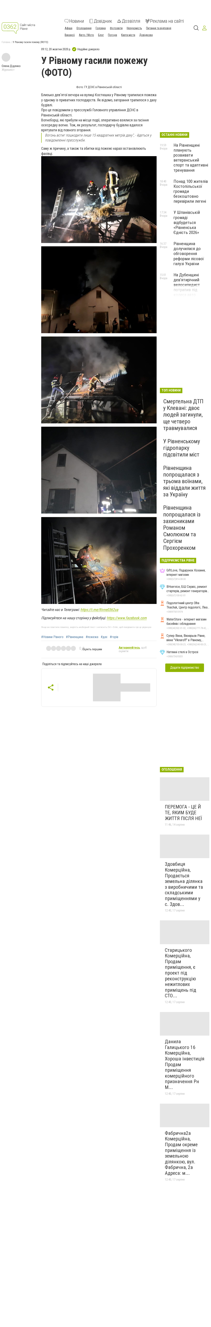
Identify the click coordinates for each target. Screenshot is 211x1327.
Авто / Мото (86, 35)
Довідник (103, 21)
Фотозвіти (116, 28)
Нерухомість (134, 28)
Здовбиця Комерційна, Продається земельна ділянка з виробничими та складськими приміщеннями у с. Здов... (184, 884)
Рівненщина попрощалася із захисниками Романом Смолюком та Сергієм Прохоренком (181, 527)
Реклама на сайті (167, 21)
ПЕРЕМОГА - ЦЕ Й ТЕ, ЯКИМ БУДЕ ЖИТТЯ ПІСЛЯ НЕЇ (183, 812)
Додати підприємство (184, 667)
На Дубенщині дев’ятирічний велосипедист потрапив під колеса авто (186, 284)
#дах (104, 637)
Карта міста (128, 35)
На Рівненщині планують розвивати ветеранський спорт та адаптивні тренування (190, 158)
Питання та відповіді (158, 28)
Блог (101, 35)
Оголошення (83, 28)
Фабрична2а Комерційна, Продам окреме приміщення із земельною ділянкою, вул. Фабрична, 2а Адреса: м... (181, 1153)
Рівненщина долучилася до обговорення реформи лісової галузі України (188, 253)
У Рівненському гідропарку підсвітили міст (181, 448)
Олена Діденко (11, 66)
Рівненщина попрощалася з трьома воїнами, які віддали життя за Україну (184, 481)
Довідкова (146, 35)
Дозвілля (131, 21)
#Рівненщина (74, 637)
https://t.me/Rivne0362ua (99, 609)
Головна (101, 28)
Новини (76, 21)
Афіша (68, 28)
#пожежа (92, 637)
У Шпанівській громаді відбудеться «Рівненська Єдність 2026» (186, 222)
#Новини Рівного (52, 637)
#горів (114, 637)
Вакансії (70, 35)
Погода (112, 35)
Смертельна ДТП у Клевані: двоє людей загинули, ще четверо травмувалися (183, 414)
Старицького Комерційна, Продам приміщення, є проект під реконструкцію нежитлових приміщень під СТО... (180, 973)
